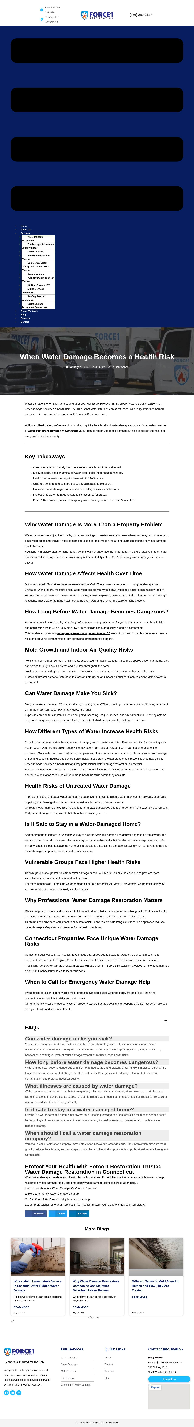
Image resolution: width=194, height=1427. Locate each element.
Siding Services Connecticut (33, 291)
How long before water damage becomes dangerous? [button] (91, 1062)
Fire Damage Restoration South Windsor (38, 246)
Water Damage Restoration (32, 239)
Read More (21, 1307)
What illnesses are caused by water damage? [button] (81, 1086)
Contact (25, 322)
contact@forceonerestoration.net (165, 1362)
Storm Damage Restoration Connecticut (34, 305)
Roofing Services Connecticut (34, 298)
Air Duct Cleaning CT (38, 285)
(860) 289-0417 (141, 15)
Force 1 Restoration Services (15, 1)
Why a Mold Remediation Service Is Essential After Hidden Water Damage (37, 1286)
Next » (103, 1317)
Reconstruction (35, 274)
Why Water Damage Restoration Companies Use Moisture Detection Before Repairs (96, 1286)
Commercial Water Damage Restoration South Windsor (36, 266)
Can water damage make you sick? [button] (68, 1039)
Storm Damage (35, 251)
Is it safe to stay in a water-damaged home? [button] (79, 1109)
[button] (97, 125)
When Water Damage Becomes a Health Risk (97, 357)
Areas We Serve (29, 311)
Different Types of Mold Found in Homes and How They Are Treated (155, 1286)
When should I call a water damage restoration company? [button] (83, 1135)
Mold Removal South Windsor (36, 257)
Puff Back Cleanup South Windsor (38, 279)
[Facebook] (6, 1392)
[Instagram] (18, 1392)
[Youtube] (12, 1392)
